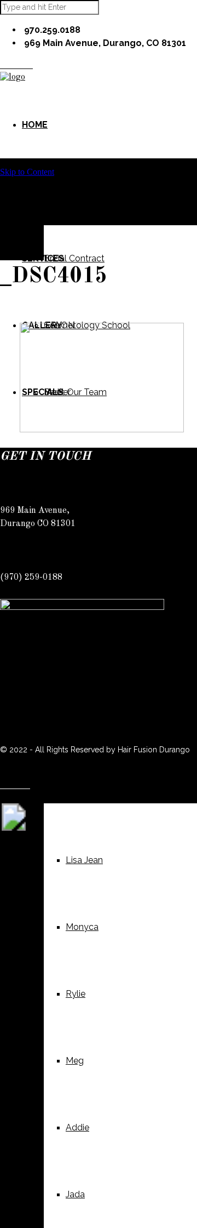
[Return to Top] (13, 827)
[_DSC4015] (102, 429)
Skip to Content (27, 171)
